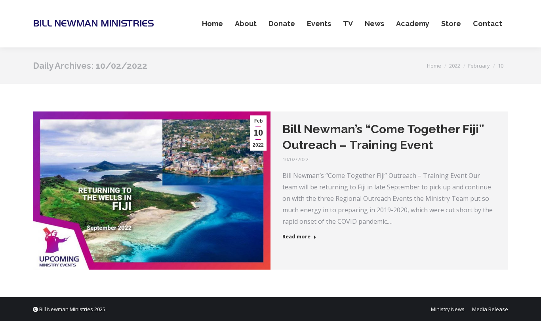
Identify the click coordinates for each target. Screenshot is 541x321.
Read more (296, 236)
